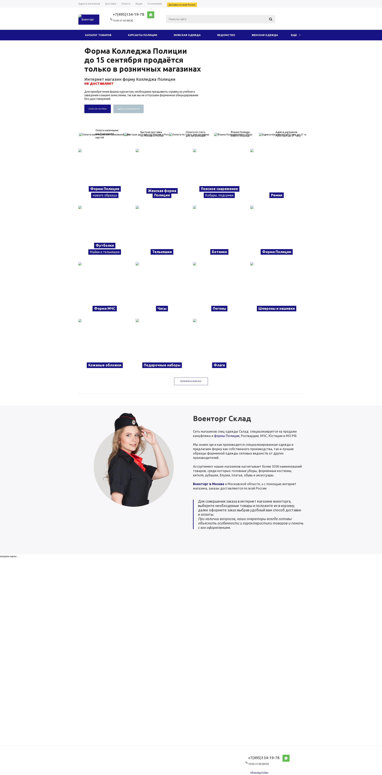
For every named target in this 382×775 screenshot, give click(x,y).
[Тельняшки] (162, 232)
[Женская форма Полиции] (162, 175)
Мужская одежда (187, 35)
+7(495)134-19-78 (128, 14)
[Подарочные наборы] (162, 345)
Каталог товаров (98, 35)
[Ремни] (277, 175)
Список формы (97, 109)
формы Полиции (226, 436)
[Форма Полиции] (105, 175)
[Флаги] (219, 345)
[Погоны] (219, 288)
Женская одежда (265, 35)
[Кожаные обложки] (105, 345)
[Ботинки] (219, 232)
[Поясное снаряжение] (219, 175)
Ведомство (226, 35)
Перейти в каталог (191, 381)
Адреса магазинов (128, 109)
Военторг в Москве (208, 484)
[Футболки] (105, 232)
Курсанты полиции (142, 35)
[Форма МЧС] (105, 288)
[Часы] (162, 288)
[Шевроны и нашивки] (277, 288)
